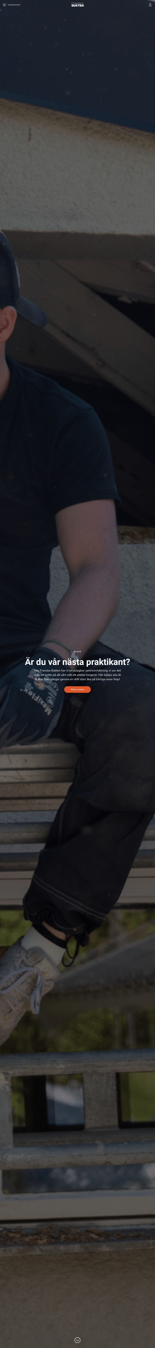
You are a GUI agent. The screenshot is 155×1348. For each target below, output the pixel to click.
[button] (150, 4)
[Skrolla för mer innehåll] (77, 1340)
